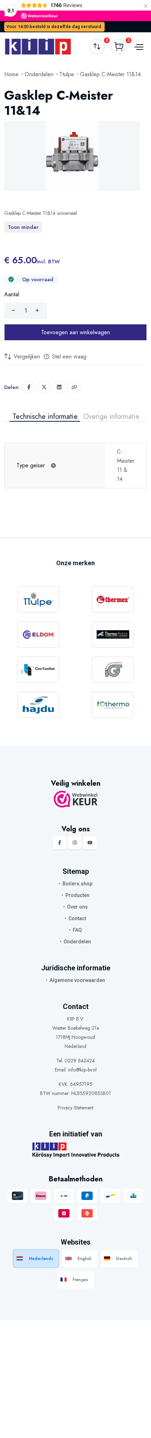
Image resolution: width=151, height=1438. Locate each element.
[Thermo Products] (113, 634)
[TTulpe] (38, 599)
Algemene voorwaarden (77, 980)
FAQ (77, 930)
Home (11, 74)
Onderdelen (39, 74)
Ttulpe (66, 74)
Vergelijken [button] (26, 356)
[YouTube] (90, 843)
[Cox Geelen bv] (38, 670)
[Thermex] (113, 599)
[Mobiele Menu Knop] (138, 46)
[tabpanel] (75, 455)
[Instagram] (74, 843)
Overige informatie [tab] (111, 416)
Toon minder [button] (23, 227)
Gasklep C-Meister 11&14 (110, 74)
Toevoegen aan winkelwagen (75, 332)
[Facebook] (59, 843)
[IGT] (113, 670)
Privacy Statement (75, 1107)
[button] (74, 387)
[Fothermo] (113, 705)
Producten (77, 895)
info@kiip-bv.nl (82, 1069)
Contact (77, 918)
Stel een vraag (68, 356)
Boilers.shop (77, 883)
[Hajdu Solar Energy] (38, 705)
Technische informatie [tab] (45, 416)
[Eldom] (38, 634)
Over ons (77, 907)
